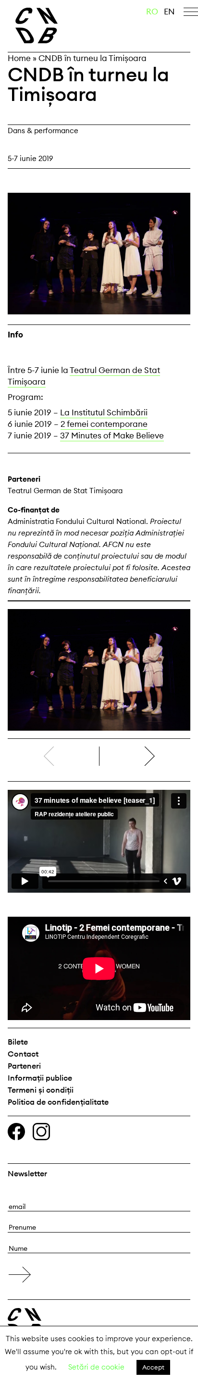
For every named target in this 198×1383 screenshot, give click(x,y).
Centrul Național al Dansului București (55, 25)
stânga (53, 756)
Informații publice (40, 1078)
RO (152, 11)
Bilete (18, 1042)
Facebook (16, 1131)
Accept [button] (153, 1367)
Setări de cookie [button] (96, 1366)
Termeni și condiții (41, 1090)
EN (169, 11)
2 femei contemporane (104, 424)
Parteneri (24, 1066)
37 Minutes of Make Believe (112, 435)
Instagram (41, 1131)
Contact (23, 1054)
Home (19, 58)
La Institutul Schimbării (104, 412)
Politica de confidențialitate (58, 1102)
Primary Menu (191, 13)
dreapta (174, 752)
